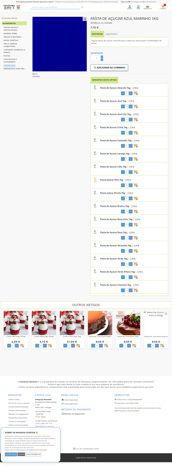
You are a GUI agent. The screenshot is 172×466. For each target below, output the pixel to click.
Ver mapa (41, 417)
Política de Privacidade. (38, 450)
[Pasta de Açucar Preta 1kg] (95, 127)
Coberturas (9, 65)
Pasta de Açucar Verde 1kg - (117, 258)
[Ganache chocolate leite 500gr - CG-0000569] (128, 323)
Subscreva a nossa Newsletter (129, 399)
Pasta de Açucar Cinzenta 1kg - (119, 285)
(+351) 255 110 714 (83, 2)
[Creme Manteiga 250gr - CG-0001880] (16, 323)
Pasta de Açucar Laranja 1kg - (118, 153)
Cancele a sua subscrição (127, 403)
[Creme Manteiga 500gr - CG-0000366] (44, 323)
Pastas (7, 56)
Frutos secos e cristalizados (11, 29)
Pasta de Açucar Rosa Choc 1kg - (120, 219)
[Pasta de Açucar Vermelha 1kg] (95, 245)
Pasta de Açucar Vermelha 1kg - (119, 245)
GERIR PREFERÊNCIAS (33, 454)
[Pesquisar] (82, 7)
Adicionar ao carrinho (110, 67)
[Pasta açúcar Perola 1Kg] (95, 192)
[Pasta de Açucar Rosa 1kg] (95, 232)
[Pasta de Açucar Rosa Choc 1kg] (95, 219)
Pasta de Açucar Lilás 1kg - (117, 167)
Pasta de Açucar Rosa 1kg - (117, 232)
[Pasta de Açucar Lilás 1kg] (95, 166)
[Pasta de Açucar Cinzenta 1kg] (95, 284)
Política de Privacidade (18, 425)
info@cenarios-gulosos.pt (64, 2)
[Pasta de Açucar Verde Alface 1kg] (95, 271)
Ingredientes (111, 34)
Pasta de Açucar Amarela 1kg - (119, 88)
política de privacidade (130, 411)
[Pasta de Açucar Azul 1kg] (95, 101)
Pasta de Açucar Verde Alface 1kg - (121, 272)
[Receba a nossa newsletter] (145, 6)
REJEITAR (21, 454)
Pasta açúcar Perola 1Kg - (116, 193)
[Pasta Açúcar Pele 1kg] (95, 179)
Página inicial (11, 18)
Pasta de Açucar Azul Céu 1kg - (119, 114)
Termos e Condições (17, 421)
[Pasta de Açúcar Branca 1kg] (95, 206)
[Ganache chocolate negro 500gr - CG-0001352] (100, 323)
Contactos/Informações (18, 407)
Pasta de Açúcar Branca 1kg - (118, 206)
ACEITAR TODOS (11, 454)
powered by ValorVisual (86, 458)
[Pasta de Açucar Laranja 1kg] (95, 153)
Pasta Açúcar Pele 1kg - (115, 180)
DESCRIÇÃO (97, 34)
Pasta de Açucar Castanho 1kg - (119, 140)
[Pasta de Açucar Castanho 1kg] (95, 140)
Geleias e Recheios (12, 37)
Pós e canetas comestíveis (10, 45)
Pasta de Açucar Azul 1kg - (117, 101)
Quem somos (14, 399)
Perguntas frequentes (18, 418)
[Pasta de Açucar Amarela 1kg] (95, 87)
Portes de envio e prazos (19, 403)
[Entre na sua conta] (127, 6)
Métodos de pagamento (19, 414)
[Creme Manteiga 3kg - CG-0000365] (72, 323)
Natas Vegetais (11, 40)
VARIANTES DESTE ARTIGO (104, 80)
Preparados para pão (14, 69)
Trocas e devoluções (17, 410)
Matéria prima (10, 33)
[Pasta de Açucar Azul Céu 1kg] (95, 114)
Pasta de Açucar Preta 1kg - (117, 127)
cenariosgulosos (132, 2)
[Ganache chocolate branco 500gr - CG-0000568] (156, 323)
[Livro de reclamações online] (86, 449)
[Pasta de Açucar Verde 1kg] (95, 258)
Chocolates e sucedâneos (10, 60)
